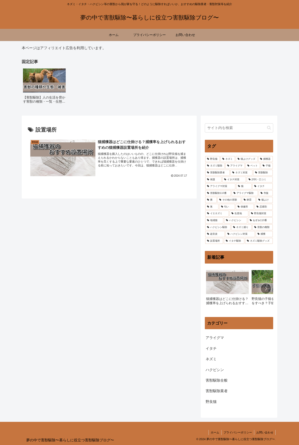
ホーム (215, 432)
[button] (269, 127)
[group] (44, 87)
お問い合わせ (264, 432)
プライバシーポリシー (238, 432)
